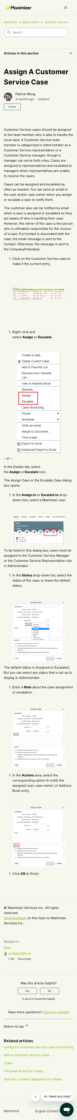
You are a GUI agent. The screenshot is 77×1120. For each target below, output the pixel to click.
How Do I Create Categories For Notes (33, 1079)
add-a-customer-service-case (26, 1055)
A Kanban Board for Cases (23, 1071)
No (49, 990)
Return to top (14, 1026)
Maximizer (10, 22)
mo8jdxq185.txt (19, 954)
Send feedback (15, 918)
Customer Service (56, 22)
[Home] (18, 8)
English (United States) (53, 1111)
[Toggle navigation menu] (65, 7)
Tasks (8, 1063)
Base (7, 948)
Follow (12, 106)
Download (24, 959)
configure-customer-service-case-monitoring (38, 1047)
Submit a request (56, 1012)
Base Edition (31, 22)
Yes (27, 990)
